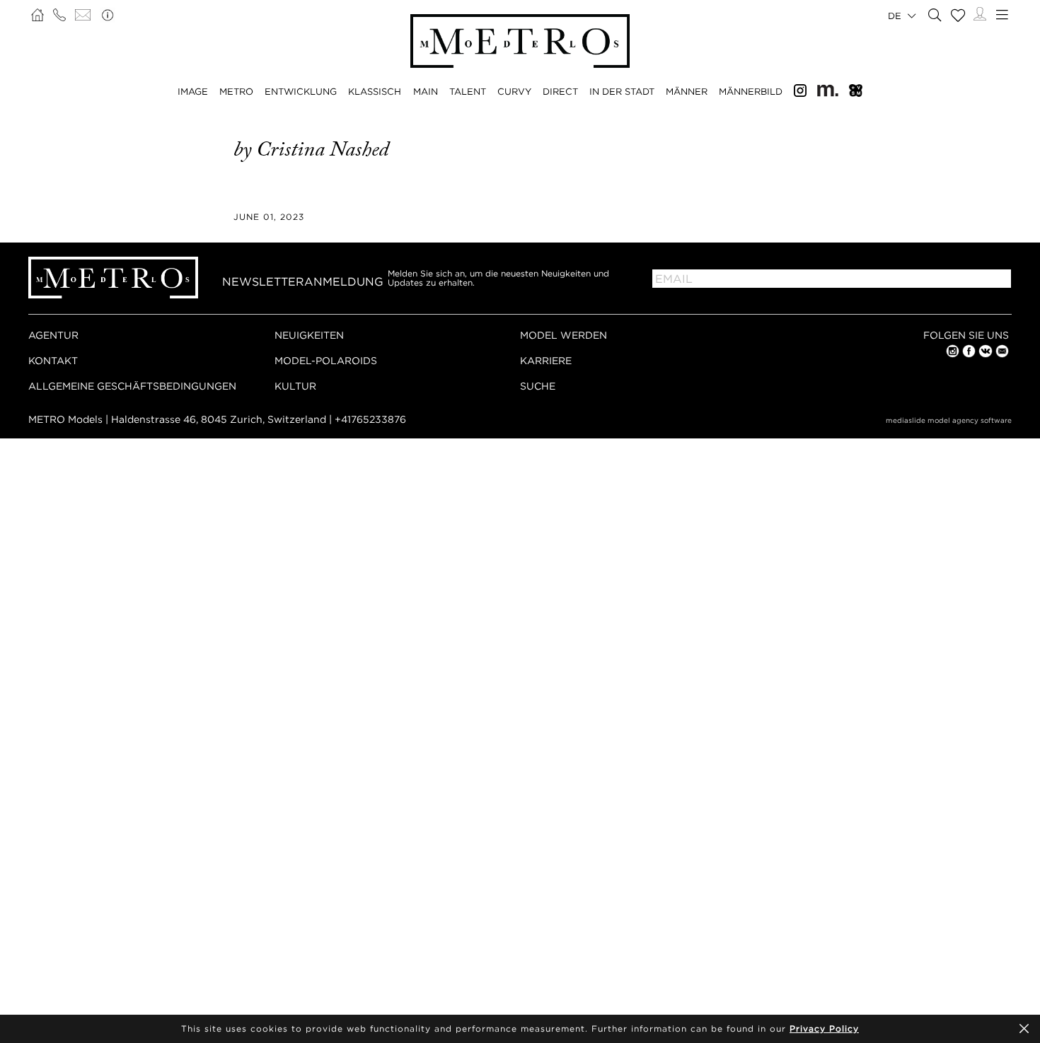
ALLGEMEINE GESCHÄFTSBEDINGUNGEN (132, 385)
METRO (236, 91)
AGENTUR (53, 335)
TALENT (467, 91)
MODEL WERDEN (563, 335)
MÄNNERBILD (750, 91)
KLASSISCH (374, 91)
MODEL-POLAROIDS (326, 360)
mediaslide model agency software (949, 420)
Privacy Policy (824, 1028)
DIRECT (560, 91)
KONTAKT (53, 360)
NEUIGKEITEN (309, 335)
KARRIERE (546, 360)
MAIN (425, 91)
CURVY (514, 91)
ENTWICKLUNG (301, 91)
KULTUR (295, 385)
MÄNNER (686, 91)
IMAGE (193, 91)
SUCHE (537, 385)
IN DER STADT (621, 91)
